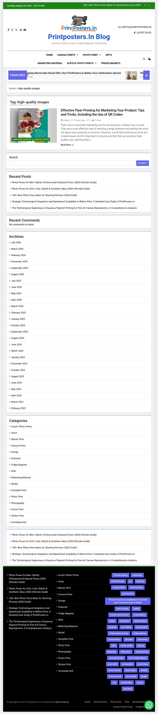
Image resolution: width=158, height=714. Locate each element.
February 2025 (18, 312)
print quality (131, 676)
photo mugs (143, 664)
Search (13, 157)
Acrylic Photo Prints (80, 63)
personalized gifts (116, 658)
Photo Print (90, 55)
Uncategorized (18, 522)
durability (112, 627)
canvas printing (136, 587)
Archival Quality (117, 581)
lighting (141, 646)
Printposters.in (115, 676)
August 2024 (17, 338)
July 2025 (16, 280)
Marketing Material (50, 63)
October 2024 (18, 325)
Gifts (109, 55)
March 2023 (17, 402)
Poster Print (17, 509)
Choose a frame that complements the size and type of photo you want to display (128, 601)
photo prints (130, 670)
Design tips (124, 621)
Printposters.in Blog (79, 37)
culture (136, 609)
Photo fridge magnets (138, 658)
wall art (140, 683)
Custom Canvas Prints (119, 615)
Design (14, 452)
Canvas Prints (66, 55)
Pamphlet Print (41, 139)
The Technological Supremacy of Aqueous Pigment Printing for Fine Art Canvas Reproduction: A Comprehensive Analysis (74, 208)
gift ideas (129, 639)
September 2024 (19, 331)
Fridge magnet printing (118, 633)
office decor (126, 652)
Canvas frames (119, 587)
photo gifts (112, 664)
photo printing (114, 670)
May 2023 (16, 389)
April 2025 (16, 300)
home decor (143, 639)
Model (14, 483)
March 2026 (17, 249)
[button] (149, 705)
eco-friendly (126, 627)
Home (49, 55)
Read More (66, 144)
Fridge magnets (139, 633)
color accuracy (122, 609)
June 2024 (16, 344)
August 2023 (17, 376)
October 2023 (18, 370)
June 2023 (16, 382)
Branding (140, 581)
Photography (17, 503)
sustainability (126, 683)
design (112, 621)
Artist (14, 433)
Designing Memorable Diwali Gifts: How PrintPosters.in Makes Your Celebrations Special (62, 73)
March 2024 (17, 350)
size (114, 683)
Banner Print (17, 439)
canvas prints (127, 594)
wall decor (128, 689)
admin (66, 120)
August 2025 (17, 274)
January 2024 (18, 357)
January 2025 (18, 319)
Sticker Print (17, 515)
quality (144, 676)
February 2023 (18, 408)
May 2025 (16, 293)
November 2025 (19, 261)
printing (144, 670)
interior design (127, 646)
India (114, 646)
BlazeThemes (62, 702)
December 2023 (19, 363)
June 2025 (16, 287)
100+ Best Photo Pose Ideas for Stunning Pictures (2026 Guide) (44, 195)
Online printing (142, 652)
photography (127, 664)
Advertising (137, 575)
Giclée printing (114, 639)
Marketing (112, 652)
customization (139, 615)
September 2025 (19, 268)
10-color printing (120, 575)
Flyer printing (141, 627)
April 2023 (16, 395)
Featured (15, 458)
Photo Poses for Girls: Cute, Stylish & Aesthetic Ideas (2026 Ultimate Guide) (51, 188)
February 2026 (18, 255)
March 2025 (17, 306)
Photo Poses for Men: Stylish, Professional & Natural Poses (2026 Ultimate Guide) (54, 182)
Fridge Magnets (110, 63)
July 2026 (16, 242)
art (130, 581)
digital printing (140, 621)
